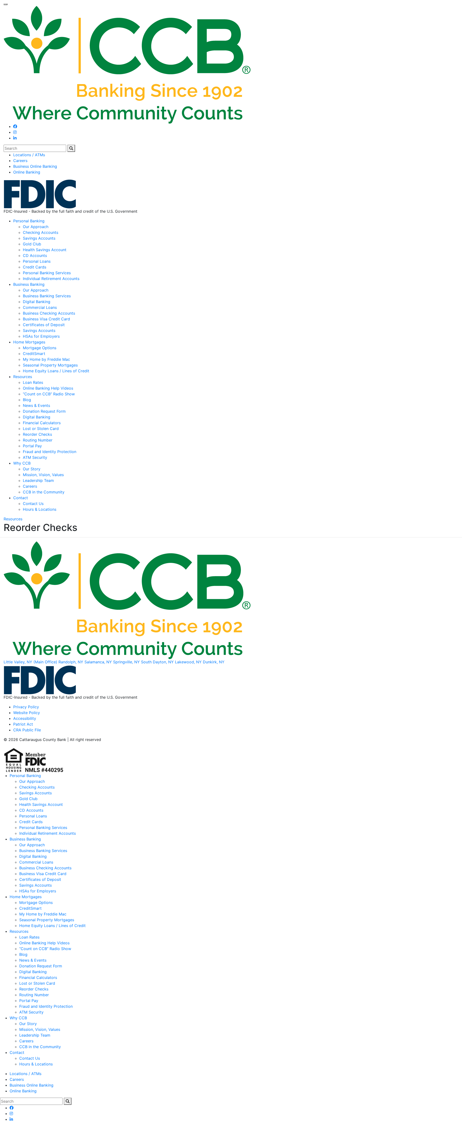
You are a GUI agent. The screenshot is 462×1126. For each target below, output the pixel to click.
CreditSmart (34, 353)
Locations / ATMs (29, 154)
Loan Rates (33, 382)
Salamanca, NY (98, 661)
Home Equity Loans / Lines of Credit (56, 370)
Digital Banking (36, 301)
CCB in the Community (43, 492)
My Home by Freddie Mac (46, 359)
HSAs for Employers (41, 336)
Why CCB (22, 463)
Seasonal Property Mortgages (50, 365)
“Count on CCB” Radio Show (49, 394)
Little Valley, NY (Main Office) (30, 661)
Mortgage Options (39, 347)
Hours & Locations (39, 509)
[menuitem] (235, 155)
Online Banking (26, 172)
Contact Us (33, 503)
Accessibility (24, 718)
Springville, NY (126, 661)
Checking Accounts (40, 232)
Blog (27, 399)
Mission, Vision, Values (43, 474)
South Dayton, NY (157, 661)
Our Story (31, 469)
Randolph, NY (70, 661)
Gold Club (32, 244)
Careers (20, 160)
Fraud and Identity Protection (49, 451)
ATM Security (35, 457)
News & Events (36, 405)
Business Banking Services (47, 295)
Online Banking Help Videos (48, 388)
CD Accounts (35, 255)
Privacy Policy (26, 706)
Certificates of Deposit (44, 324)
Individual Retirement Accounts (51, 278)
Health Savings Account (44, 249)
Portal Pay (32, 445)
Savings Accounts (39, 238)
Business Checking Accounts (49, 313)
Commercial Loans (40, 307)
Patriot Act (23, 724)
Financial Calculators (42, 422)
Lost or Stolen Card (41, 428)
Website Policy (26, 712)
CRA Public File (27, 730)
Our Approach (35, 226)
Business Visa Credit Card (46, 319)
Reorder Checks (37, 434)
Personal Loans (37, 261)
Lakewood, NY (188, 661)
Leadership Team (38, 480)
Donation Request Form (44, 411)
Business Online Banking (35, 166)
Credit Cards (34, 267)
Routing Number (37, 440)
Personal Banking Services (47, 272)
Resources (22, 376)
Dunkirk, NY (214, 661)
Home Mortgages (29, 342)
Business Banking (29, 284)
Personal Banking (29, 220)
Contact (20, 497)
